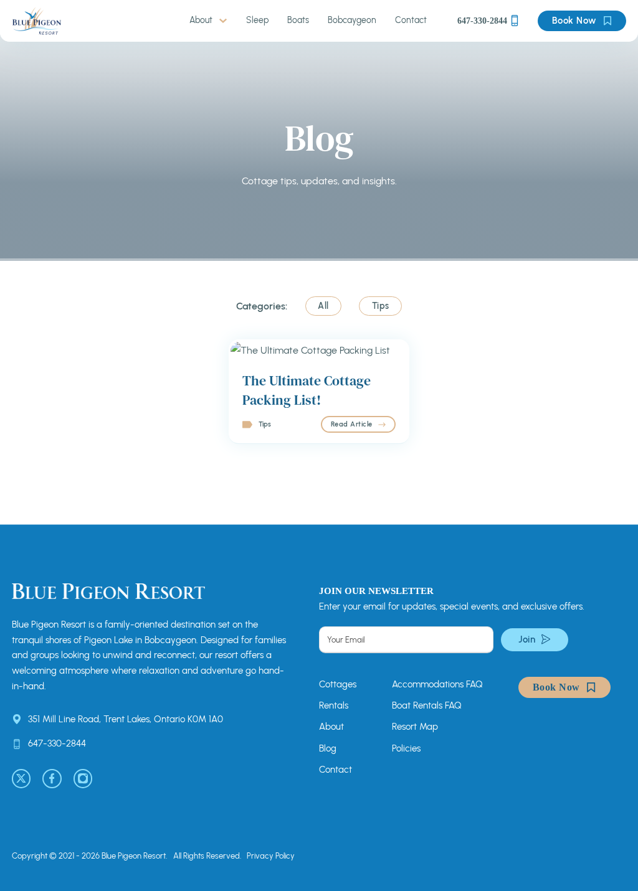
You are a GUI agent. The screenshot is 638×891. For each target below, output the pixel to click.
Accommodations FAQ (437, 684)
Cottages (337, 684)
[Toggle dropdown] (223, 20)
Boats (298, 20)
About (200, 20)
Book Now (574, 20)
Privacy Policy (271, 855)
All (323, 306)
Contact (411, 20)
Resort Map (415, 726)
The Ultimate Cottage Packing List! (306, 390)
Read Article (352, 424)
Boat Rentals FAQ (427, 705)
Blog (327, 748)
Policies (406, 748)
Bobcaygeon (352, 20)
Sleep (257, 20)
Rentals (333, 705)
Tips (265, 424)
